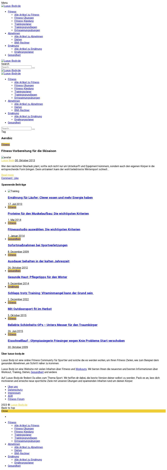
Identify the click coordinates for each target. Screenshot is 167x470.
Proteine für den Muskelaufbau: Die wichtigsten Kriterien (48, 213)
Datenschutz (15, 389)
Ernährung (13, 45)
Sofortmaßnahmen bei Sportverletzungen (38, 245)
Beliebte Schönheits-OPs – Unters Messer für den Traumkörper (53, 325)
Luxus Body (8, 160)
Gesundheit (14, 55)
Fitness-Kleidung (24, 21)
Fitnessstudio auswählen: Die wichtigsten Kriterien (44, 229)
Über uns (13, 386)
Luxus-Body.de (19, 404)
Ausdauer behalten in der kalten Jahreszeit (38, 261)
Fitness (12, 11)
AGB (10, 396)
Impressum (14, 392)
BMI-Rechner (22, 42)
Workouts (81, 369)
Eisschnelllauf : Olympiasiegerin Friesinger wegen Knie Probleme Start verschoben (66, 341)
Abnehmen (14, 33)
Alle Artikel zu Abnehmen (28, 36)
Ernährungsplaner (24, 52)
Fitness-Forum (16, 399)
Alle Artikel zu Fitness (26, 14)
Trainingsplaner (22, 24)
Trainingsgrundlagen (25, 27)
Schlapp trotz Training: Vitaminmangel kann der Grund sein (51, 293)
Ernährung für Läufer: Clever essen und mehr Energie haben (50, 197)
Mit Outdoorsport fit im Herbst (30, 309)
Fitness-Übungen (24, 17)
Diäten (18, 39)
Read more (7, 175)
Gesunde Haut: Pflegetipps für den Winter (37, 277)
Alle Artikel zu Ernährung (28, 48)
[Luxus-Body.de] (11, 6)
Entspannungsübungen (27, 30)
